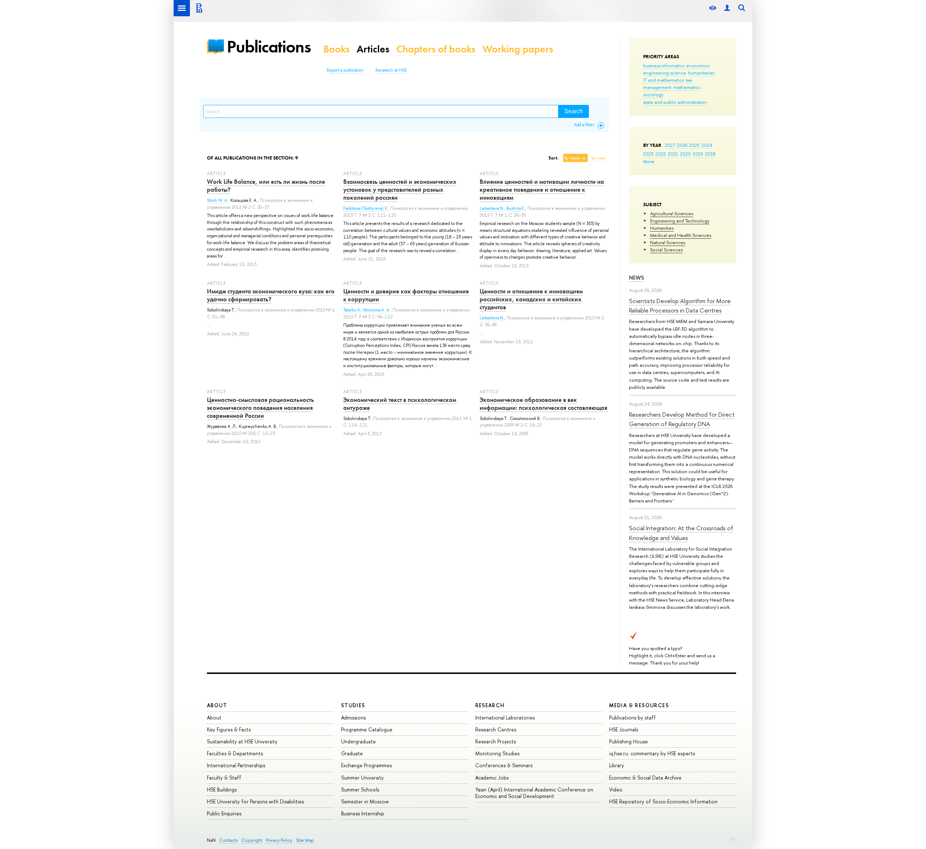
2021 (673, 153)
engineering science (664, 72)
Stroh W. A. (217, 200)
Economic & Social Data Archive (645, 777)
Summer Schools (360, 789)
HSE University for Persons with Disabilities (255, 801)
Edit (733, 838)
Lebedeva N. (492, 208)
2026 (682, 145)
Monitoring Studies (497, 753)
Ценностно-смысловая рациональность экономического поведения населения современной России (260, 408)
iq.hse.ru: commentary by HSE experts (652, 753)
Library (616, 765)
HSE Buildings (222, 789)
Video (616, 789)
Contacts (228, 840)
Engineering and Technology (679, 220)
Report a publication (345, 70)
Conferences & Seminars (503, 765)
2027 (670, 145)
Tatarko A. (352, 310)
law (688, 80)
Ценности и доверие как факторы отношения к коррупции (406, 295)
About (217, 705)
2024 (706, 145)
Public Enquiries (224, 813)
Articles (373, 49)
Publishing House (628, 741)
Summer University (362, 777)
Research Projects (495, 741)
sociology (653, 94)
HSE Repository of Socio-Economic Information (663, 801)
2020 (685, 153)
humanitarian (701, 72)
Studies (353, 705)
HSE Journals (623, 729)
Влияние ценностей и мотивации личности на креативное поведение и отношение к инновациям (542, 189)
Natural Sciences (667, 242)
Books (336, 49)
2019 (698, 153)
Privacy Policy (279, 840)
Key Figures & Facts (229, 729)
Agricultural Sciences (671, 213)
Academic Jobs (492, 777)
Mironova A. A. (376, 310)
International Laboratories (505, 717)
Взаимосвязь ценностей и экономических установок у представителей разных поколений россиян (399, 189)
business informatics (663, 65)
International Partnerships (236, 765)
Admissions (353, 717)
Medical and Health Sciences (680, 235)
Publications (269, 46)
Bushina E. (515, 208)
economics (697, 65)
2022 (660, 153)
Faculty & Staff (224, 777)
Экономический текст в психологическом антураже (399, 404)
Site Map (305, 840)
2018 (710, 153)
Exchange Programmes (366, 765)
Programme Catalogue (366, 729)
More (648, 161)
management (657, 87)
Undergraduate (358, 741)
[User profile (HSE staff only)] (727, 8)
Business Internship (362, 813)
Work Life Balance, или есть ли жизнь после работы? (266, 186)
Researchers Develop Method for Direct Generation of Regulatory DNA (682, 419)
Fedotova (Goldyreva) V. (365, 208)
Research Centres (495, 729)
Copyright (251, 840)
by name (572, 158)
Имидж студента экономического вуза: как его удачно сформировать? (271, 295)
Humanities (662, 228)
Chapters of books (435, 49)
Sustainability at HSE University (242, 741)
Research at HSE (391, 70)
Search (573, 111)
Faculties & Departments (235, 753)
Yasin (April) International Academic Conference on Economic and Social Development (534, 792)
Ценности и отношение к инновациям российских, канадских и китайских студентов (531, 299)
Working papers (518, 49)
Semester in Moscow (365, 801)
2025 (694, 145)
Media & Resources (639, 705)
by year (598, 158)
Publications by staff (632, 717)
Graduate (352, 753)
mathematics (686, 87)
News (636, 277)
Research (490, 705)
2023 (648, 153)
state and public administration (675, 102)
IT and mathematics (663, 80)
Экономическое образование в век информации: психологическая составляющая (543, 404)
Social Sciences (666, 249)
